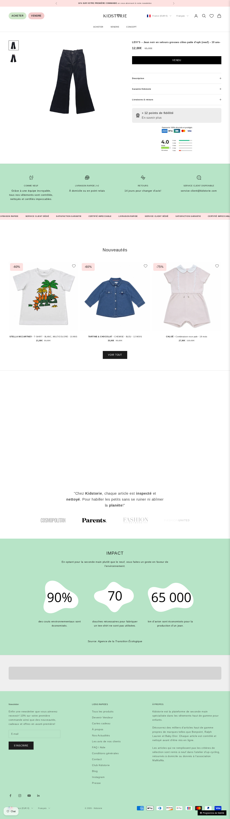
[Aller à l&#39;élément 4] (177, 520)
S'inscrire (21, 745)
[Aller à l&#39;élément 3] (135, 520)
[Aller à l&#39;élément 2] (14, 58)
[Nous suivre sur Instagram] (20, 795)
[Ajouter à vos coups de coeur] (74, 266)
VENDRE (36, 15)
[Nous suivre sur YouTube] (29, 795)
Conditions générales (105, 753)
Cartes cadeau (101, 723)
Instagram (98, 777)
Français (180, 16)
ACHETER (18, 15)
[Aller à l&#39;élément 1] (14, 45)
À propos (97, 729)
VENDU (176, 60)
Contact (97, 759)
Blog (95, 771)
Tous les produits (102, 711)
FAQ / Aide (98, 747)
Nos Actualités (101, 735)
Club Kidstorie (101, 765)
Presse (96, 783)
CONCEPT (131, 27)
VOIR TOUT (115, 354)
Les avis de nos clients (106, 741)
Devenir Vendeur (102, 717)
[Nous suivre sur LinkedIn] (38, 795)
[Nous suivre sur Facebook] (10, 795)
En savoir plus (152, 117)
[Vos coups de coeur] (211, 16)
